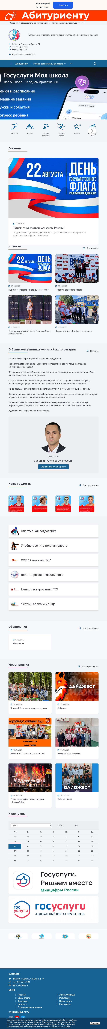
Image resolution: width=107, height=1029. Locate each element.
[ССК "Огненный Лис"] (53, 560)
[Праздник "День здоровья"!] (77, 732)
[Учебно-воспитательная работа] (53, 545)
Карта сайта (64, 1004)
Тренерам (22, 1001)
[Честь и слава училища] (53, 604)
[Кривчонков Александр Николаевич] (63, 503)
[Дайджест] (77, 686)
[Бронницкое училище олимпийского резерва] (65, 936)
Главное (14, 148)
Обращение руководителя (53, 467)
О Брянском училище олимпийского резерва (42, 349)
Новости (14, 246)
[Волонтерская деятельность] (53, 575)
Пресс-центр (65, 1001)
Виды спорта (24, 998)
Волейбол (30, 134)
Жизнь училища (67, 995)
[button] (101, 93)
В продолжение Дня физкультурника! (73, 331)
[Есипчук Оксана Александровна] (86, 503)
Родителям (64, 998)
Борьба (77, 134)
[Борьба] (77, 126)
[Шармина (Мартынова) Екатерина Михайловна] (39, 503)
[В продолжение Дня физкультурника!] (77, 309)
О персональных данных (30, 1007)
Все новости (93, 248)
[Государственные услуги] (53, 909)
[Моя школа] (30, 642)
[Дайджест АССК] (77, 777)
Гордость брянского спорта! (69, 290)
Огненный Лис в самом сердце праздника (29, 708)
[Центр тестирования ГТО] (53, 589)
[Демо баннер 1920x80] (53, 15)
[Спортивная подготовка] (53, 531)
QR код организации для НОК (14, 136)
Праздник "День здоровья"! (69, 754)
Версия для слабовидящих (23, 54)
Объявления (17, 627)
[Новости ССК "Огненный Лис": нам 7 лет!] (30, 732)
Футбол (61, 134)
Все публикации (91, 485)
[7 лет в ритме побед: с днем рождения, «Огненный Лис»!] (30, 777)
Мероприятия (18, 664)
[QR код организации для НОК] (14, 126)
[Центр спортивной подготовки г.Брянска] (42, 936)
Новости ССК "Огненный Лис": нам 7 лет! (28, 754)
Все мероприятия (90, 666)
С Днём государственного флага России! (38, 228)
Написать (63, 5)
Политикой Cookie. (61, 1026)
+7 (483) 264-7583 (20, 47)
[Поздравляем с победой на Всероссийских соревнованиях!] (30, 309)
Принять (95, 1023)
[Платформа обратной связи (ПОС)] (53, 880)
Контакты (22, 1004)
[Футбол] (61, 126)
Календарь (16, 813)
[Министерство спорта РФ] (18, 936)
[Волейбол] (30, 126)
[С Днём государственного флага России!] (53, 188)
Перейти (94, 351)
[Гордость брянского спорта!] (77, 268)
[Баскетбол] (46, 126)
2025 (61, 825)
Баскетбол (45, 134)
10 (15, 846)
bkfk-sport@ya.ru (19, 50)
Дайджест (62, 708)
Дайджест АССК (65, 799)
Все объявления (91, 628)
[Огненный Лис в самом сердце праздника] (30, 686)
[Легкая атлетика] (93, 126)
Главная (22, 995)
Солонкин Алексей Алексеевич (53, 460)
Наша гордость (19, 483)
